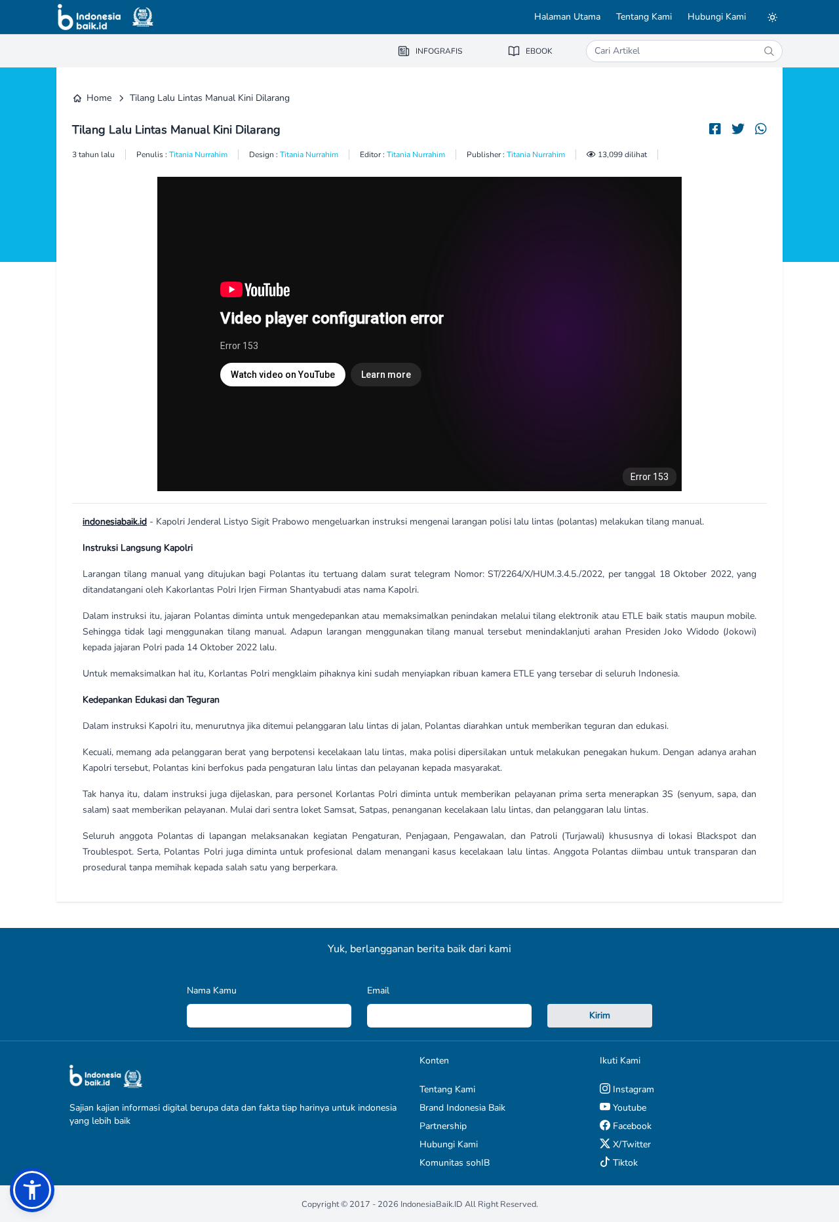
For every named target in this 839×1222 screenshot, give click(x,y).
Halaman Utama (567, 16)
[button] (32, 1190)
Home (99, 98)
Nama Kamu (212, 990)
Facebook (631, 1126)
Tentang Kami (644, 16)
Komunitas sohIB (455, 1163)
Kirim (599, 1015)
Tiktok (624, 1163)
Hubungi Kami (717, 16)
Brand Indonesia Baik (462, 1108)
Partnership (443, 1126)
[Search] (769, 51)
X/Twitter (630, 1144)
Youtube (628, 1108)
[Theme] (772, 17)
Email (378, 990)
